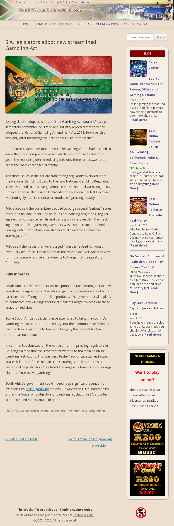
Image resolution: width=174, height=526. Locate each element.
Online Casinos (107, 24)
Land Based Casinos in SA (54, 24)
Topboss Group (83, 515)
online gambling (37, 389)
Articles (83, 24)
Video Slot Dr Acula (21, 439)
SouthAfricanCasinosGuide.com (51, 10)
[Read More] (138, 119)
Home (26, 24)
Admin (100, 411)
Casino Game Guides (138, 24)
